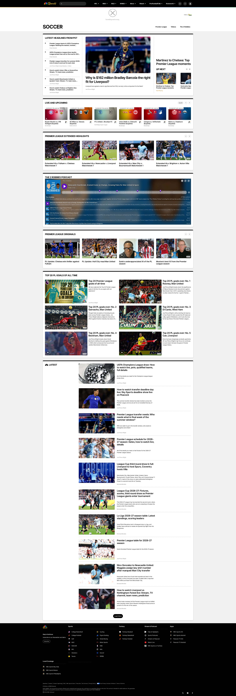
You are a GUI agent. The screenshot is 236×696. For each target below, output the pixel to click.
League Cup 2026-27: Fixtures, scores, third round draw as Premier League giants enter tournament (135, 493)
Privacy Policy (92, 683)
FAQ (64, 683)
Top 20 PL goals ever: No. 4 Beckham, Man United (102, 334)
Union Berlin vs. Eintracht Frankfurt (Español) (128, 122)
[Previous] (187, 69)
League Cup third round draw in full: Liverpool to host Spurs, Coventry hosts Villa (135, 467)
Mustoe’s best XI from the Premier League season (171, 262)
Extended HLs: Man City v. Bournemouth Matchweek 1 (131, 164)
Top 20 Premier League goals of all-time (100, 282)
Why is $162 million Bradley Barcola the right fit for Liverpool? (118, 80)
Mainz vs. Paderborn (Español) (175, 122)
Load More (118, 616)
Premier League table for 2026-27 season (134, 541)
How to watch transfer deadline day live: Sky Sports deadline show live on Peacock (135, 392)
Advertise (45, 683)
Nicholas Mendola (121, 484)
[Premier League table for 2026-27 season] (97, 549)
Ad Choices (85, 683)
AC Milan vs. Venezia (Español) (77, 122)
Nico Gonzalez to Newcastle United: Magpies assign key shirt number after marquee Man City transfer (135, 568)
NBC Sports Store (70, 683)
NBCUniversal (52, 686)
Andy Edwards (53, 48)
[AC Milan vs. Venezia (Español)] (81, 113)
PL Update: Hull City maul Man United (98, 261)
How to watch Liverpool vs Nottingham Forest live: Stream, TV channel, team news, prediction (135, 593)
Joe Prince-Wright (90, 89)
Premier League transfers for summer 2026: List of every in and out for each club (65, 62)
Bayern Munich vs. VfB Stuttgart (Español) (53, 122)
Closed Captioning (57, 683)
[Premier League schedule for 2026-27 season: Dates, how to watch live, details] (97, 448)
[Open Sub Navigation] (98, 3)
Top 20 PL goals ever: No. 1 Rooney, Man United (176, 282)
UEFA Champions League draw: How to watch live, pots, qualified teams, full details (136, 367)
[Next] (190, 69)
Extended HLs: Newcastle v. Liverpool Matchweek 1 (99, 164)
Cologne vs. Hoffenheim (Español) (152, 122)
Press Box (78, 683)
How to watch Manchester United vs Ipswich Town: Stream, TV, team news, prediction (63, 80)
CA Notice (113, 683)
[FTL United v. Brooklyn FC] (105, 113)
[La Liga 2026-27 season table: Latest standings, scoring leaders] (97, 524)
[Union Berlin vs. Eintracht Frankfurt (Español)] (130, 113)
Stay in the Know (48, 634)
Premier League (161, 27)
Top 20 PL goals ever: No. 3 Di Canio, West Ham (177, 308)
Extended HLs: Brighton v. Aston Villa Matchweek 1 (172, 164)
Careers (50, 683)
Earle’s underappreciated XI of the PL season (135, 262)
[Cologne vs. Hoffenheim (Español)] (155, 113)
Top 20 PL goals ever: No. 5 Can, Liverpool (177, 334)
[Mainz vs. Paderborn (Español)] (179, 113)
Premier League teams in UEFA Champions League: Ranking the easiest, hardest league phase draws (64, 44)
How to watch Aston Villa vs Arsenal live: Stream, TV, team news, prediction (64, 71)
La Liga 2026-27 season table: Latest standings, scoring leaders (136, 517)
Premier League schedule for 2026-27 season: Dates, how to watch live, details (135, 442)
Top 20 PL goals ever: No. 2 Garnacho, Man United (102, 308)
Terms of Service (121, 683)
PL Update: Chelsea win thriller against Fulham (62, 262)
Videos (173, 27)
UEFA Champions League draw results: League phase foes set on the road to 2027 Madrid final (64, 53)
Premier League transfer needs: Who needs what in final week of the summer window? (136, 417)
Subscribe (46, 641)
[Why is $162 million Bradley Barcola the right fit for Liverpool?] (118, 55)
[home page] (50, 3)
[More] (180, 4)
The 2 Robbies (185, 27)
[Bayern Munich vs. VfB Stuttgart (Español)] (56, 113)
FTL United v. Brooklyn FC (103, 122)
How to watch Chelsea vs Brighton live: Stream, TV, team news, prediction (63, 89)
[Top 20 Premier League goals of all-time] (66, 291)
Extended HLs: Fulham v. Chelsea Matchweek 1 (59, 164)
